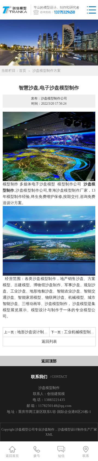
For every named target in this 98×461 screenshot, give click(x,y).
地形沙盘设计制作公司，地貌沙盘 (45, 332)
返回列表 (49, 341)
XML (49, 434)
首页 (22, 70)
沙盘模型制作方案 (46, 70)
